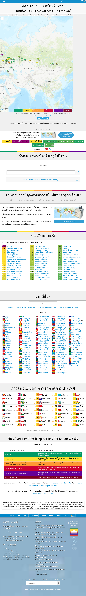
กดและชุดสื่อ (6, 528)
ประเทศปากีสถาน (43, 360)
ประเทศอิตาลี (41, 320)
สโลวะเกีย (7, 353)
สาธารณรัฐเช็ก (42, 342)
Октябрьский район (12, 248)
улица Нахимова (12, 279)
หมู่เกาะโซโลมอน (59, 338)
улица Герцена (38, 265)
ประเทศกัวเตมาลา (59, 354)
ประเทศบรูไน (24, 349)
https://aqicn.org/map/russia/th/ (43, 116)
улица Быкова (66, 252)
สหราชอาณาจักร (43, 338)
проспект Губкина (12, 264)
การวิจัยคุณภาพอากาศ (12, 532)
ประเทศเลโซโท (25, 362)
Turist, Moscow (38, 254)
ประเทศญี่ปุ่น (41, 354)
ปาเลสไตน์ (7, 356)
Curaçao (73, 363)
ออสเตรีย (6, 351)
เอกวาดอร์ (7, 371)
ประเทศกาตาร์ (42, 318)
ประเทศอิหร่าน (42, 353)
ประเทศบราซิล (25, 354)
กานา (5, 320)
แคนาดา (6, 329)
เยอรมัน (6, 340)
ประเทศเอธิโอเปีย (59, 365)
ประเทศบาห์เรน (42, 347)
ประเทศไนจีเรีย (42, 371)
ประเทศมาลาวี (25, 373)
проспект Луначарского (70, 258)
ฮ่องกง (6, 331)
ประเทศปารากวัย (43, 362)
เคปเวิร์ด (6, 369)
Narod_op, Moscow (12, 265)
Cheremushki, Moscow (41, 248)
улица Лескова (66, 265)
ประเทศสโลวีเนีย (59, 342)
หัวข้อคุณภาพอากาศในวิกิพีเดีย (60, 483)
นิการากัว (7, 362)
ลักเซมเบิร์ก (24, 358)
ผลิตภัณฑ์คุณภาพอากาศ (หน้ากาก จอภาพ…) (15, 555)
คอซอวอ (6, 333)
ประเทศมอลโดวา (43, 325)
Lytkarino (64, 269)
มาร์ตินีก (23, 316)
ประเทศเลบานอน (43, 333)
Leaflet (2, 110)
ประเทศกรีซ (24, 318)
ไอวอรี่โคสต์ (24, 360)
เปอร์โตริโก (24, 344)
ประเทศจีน (7, 363)
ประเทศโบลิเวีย (58, 333)
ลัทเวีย (5, 336)
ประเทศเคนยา (25, 336)
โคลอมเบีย (7, 365)
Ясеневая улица (67, 271)
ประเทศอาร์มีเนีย (59, 371)
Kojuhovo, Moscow (39, 262)
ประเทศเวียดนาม (43, 373)
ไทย (5, 316)
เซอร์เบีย (6, 373)
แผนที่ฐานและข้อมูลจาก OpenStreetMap (46, 566)
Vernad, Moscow (11, 254)
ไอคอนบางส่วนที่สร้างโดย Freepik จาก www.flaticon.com (46, 556)
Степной (64, 248)
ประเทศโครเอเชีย (59, 360)
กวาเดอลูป (7, 360)
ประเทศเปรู (24, 329)
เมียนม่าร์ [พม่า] (25, 333)
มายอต (6, 324)
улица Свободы (66, 260)
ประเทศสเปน (24, 331)
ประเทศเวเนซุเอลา (59, 373)
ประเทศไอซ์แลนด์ (59, 362)
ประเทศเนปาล (25, 340)
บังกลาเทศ (7, 354)
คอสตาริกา (7, 367)
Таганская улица (39, 279)
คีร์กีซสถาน (24, 342)
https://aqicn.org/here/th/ (43, 129)
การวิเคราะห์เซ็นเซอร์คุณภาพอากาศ (13, 540)
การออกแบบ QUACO (41, 574)
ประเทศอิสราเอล (59, 335)
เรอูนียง (6, 349)
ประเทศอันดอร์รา (59, 351)
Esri (6, 111)
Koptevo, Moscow (39, 250)
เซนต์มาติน (24, 320)
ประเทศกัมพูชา (42, 344)
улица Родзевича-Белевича (71, 264)
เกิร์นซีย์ (23, 322)
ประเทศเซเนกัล (42, 322)
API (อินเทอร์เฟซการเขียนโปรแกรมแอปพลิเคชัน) (16, 557)
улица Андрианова (68, 273)
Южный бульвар (67, 267)
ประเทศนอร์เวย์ (42, 367)
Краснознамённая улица (15, 260)
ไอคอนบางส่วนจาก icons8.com (43, 559)
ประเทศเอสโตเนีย (59, 344)
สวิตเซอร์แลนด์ (58, 329)
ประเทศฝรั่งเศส (42, 363)
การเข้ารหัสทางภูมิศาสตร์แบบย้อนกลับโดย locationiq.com (46, 563)
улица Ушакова (39, 264)
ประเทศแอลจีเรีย (59, 340)
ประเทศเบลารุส (42, 345)
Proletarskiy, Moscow (68, 254)
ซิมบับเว (6, 347)
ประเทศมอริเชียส (59, 356)
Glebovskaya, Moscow (68, 250)
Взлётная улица (39, 246)
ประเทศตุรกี (24, 338)
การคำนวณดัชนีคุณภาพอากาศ (11, 551)
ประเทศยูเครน (25, 371)
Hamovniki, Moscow (13, 262)
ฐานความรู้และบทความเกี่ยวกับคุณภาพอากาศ (15, 536)
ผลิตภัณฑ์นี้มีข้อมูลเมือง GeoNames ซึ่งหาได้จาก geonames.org (48, 538)
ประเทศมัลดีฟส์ (58, 324)
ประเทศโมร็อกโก (43, 356)
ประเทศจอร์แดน (42, 351)
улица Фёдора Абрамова (42, 252)
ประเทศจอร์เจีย (42, 365)
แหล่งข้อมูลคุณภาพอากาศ (10, 549)
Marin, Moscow (11, 277)
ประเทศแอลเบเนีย (59, 345)
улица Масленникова (69, 277)
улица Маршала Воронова (70, 279)
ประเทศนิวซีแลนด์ (76, 322)
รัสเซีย (5, 338)
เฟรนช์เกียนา (24, 365)
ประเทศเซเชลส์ (42, 331)
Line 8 (7, 246)
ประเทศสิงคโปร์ (58, 331)
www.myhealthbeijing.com (43, 494)
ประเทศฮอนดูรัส (59, 322)
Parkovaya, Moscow (12, 273)
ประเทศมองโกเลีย (59, 363)
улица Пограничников (14, 271)
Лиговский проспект (41, 256)
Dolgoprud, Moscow (12, 269)
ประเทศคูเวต (24, 347)
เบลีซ (5, 325)
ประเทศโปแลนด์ (42, 327)
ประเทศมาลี (24, 324)
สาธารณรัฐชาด (42, 316)
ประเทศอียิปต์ (41, 335)
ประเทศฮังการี (42, 349)
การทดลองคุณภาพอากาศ (10, 538)
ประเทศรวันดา (25, 367)
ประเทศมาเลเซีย (59, 318)
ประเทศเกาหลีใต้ (59, 349)
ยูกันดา (6, 335)
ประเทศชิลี (24, 327)
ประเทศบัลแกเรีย (59, 347)
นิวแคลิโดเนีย (41, 324)
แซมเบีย (6, 342)
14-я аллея (9, 252)
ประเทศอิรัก (24, 335)
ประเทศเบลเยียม (59, 336)
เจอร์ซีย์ (6, 358)
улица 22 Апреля (12, 250)
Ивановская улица (12, 275)
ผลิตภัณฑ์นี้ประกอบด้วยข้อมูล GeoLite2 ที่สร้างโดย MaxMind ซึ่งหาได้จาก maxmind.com (49, 533)
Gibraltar (73, 365)
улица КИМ (65, 246)
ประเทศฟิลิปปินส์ (75, 324)
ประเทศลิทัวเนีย (58, 358)
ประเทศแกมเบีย (42, 340)
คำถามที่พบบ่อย (9, 544)
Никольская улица (68, 275)
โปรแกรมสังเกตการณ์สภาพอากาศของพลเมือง (47, 546)
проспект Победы (39, 271)
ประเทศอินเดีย (42, 336)
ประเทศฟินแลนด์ (42, 358)
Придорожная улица (40, 277)
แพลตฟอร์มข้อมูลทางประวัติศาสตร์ (12, 559)
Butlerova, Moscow (12, 258)
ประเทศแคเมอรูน (59, 327)
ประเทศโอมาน (25, 353)
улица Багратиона (40, 273)
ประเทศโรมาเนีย (42, 369)
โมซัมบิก (6, 344)
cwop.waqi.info (39, 548)
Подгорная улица (39, 267)
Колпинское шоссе (12, 267)
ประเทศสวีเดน (25, 369)
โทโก (5, 318)
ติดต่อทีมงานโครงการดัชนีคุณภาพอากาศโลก (15, 526)
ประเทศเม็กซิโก (58, 320)
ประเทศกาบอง (25, 351)
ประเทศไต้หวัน (42, 329)
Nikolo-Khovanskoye (68, 262)
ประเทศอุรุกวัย (58, 325)
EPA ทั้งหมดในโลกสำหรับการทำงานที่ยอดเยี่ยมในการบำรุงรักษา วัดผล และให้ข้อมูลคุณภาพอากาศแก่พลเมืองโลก (50, 527)
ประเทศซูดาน (25, 345)
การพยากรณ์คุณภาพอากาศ (10, 553)
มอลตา (6, 322)
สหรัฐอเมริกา (24, 363)
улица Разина (38, 269)
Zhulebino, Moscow (40, 258)
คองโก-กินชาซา (9, 327)
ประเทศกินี (24, 325)
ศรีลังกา (6, 345)
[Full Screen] (2, 18)
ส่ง (58, 583)
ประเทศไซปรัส (25, 356)
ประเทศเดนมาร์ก (59, 316)
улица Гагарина (39, 260)
